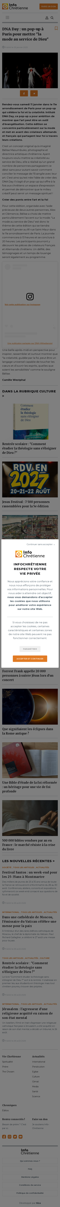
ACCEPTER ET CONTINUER (30, 659)
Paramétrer (30, 649)
